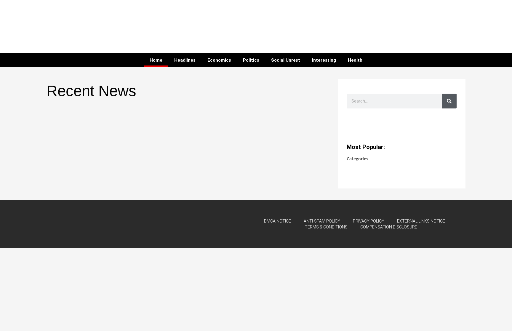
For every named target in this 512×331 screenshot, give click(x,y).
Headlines (185, 60)
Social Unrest (285, 60)
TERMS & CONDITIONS (326, 227)
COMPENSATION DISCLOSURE (388, 227)
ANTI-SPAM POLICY (322, 221)
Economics (219, 60)
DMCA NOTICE (277, 221)
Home (156, 60)
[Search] (449, 101)
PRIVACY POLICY (368, 221)
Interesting (324, 60)
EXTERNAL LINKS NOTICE (421, 221)
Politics (251, 60)
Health (355, 60)
